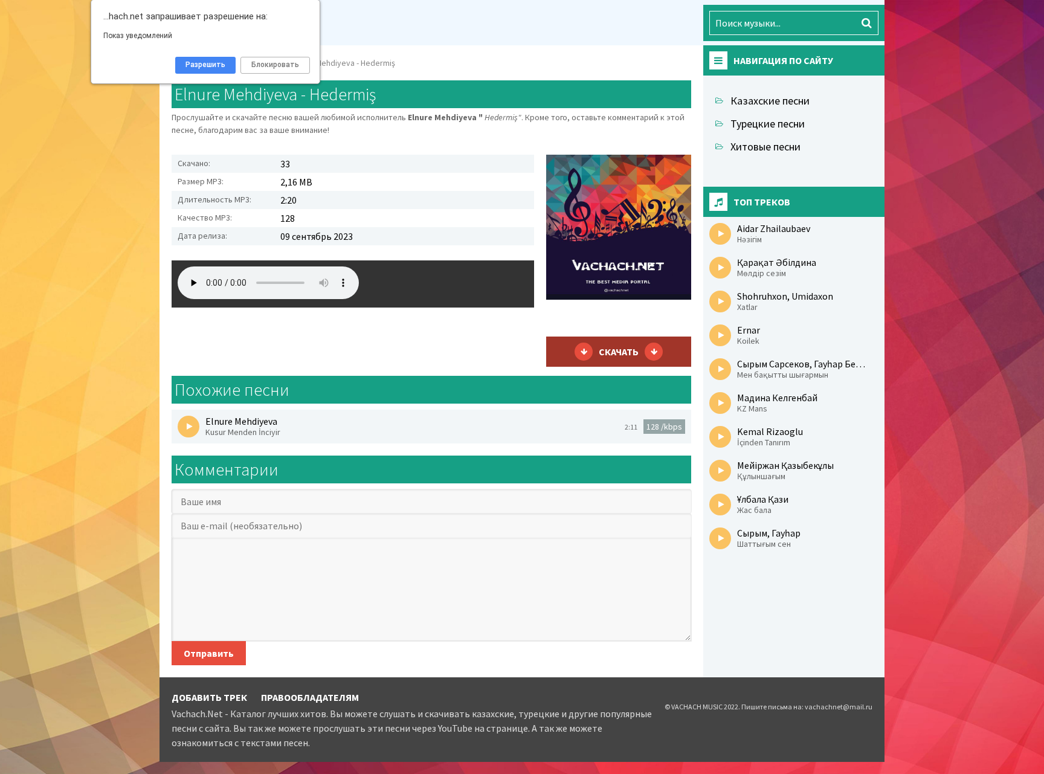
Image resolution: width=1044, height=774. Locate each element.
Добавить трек (209, 697)
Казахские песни (770, 101)
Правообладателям (310, 697)
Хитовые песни (765, 146)
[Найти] (866, 23)
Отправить (209, 653)
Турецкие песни (767, 124)
